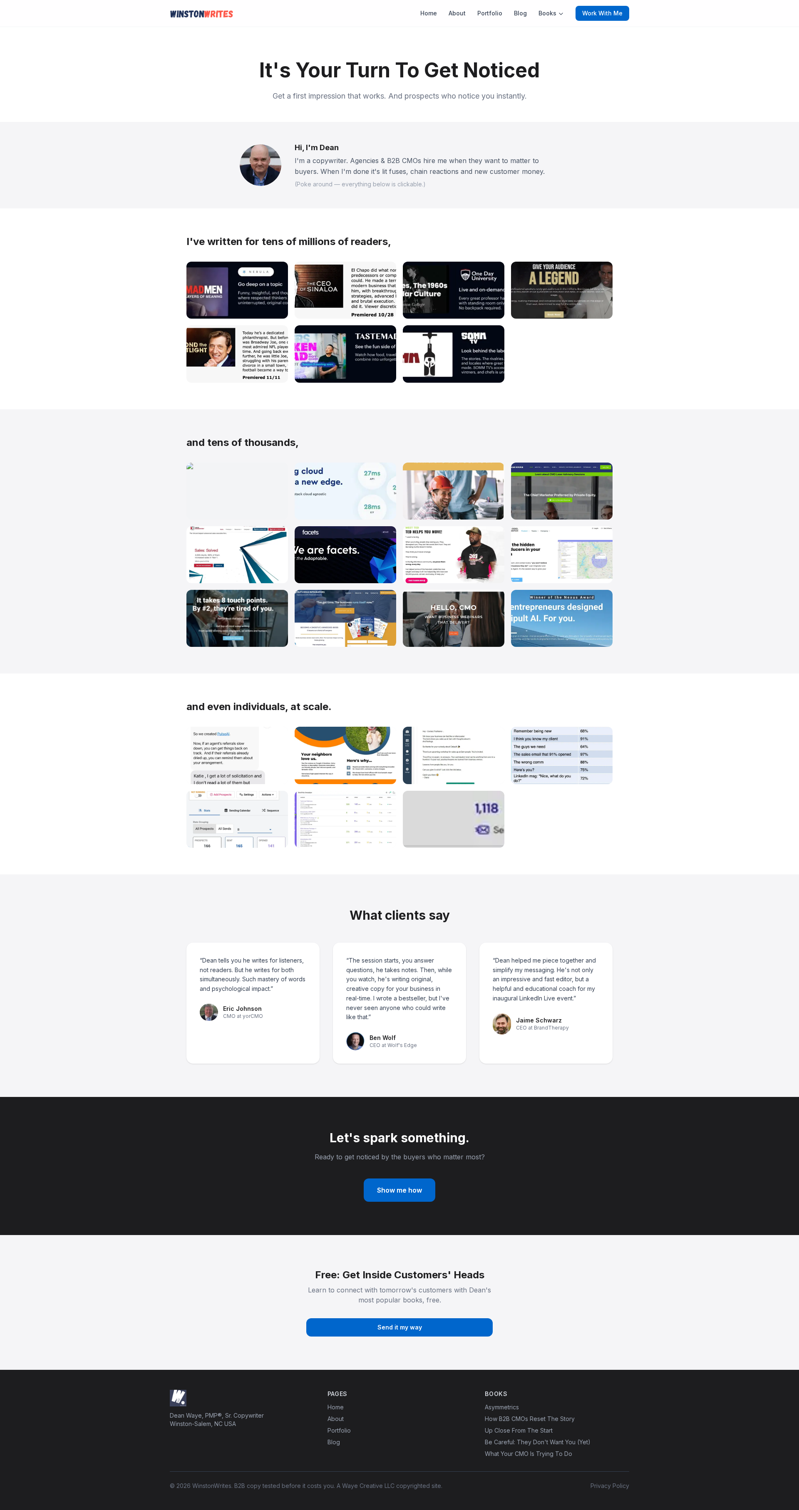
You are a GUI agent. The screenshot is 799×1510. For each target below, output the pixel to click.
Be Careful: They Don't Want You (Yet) (538, 1442)
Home (428, 13)
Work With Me (602, 13)
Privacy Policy (610, 1485)
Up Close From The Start (519, 1430)
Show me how (399, 1190)
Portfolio (489, 13)
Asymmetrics (502, 1407)
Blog (520, 13)
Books (547, 13)
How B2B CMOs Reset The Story (530, 1418)
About (457, 13)
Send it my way (399, 1327)
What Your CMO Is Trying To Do (528, 1453)
